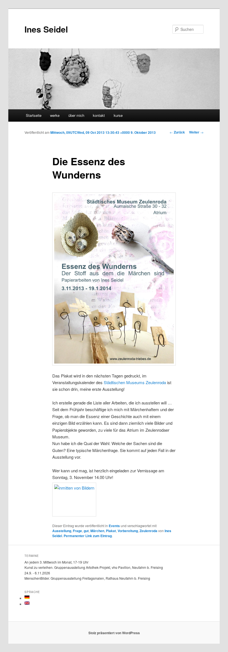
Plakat (111, 530)
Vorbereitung (128, 530)
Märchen (97, 530)
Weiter (196, 132)
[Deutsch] (26, 597)
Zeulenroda (148, 530)
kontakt (99, 115)
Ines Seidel (46, 29)
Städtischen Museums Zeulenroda (135, 382)
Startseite (33, 115)
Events (114, 525)
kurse (118, 115)
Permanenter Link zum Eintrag (88, 535)
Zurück (177, 132)
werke (55, 115)
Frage (77, 530)
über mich (76, 115)
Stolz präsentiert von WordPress (114, 632)
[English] (26, 603)
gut (86, 530)
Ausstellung (61, 530)
